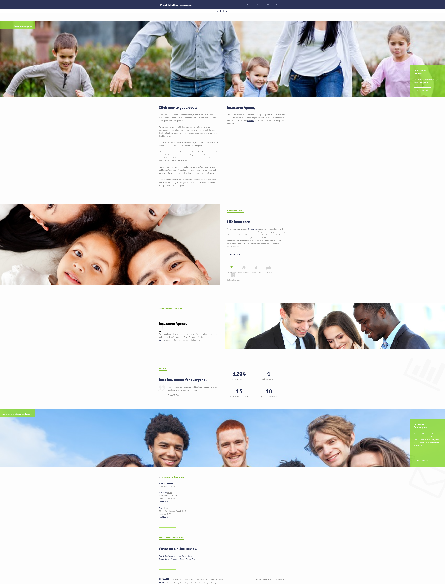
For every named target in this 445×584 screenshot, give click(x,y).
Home (169, 583)
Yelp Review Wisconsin (167, 556)
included (250, 121)
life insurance (253, 229)
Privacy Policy (203, 583)
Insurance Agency (280, 579)
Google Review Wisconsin (169, 559)
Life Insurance (176, 579)
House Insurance (202, 579)
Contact (258, 4)
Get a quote (247, 4)
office (169, 493)
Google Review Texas (188, 559)
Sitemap (213, 583)
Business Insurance (217, 579)
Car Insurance (189, 579)
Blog (267, 4)
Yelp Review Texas (185, 556)
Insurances (278, 4)
